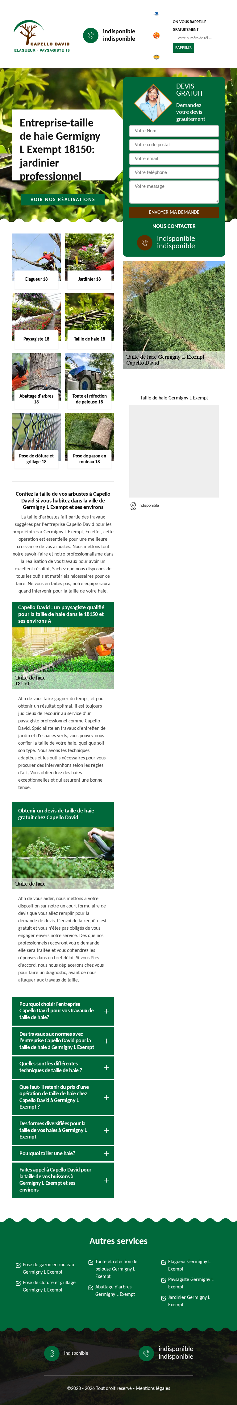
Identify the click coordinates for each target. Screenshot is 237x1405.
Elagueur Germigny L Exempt (189, 1265)
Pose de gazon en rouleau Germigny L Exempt (48, 1268)
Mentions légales (153, 1388)
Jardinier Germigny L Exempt (189, 1301)
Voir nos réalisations (63, 199)
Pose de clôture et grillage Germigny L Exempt (49, 1286)
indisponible (119, 32)
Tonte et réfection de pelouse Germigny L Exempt (116, 1269)
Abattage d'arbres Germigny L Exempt (115, 1291)
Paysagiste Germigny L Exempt (191, 1283)
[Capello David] (40, 35)
